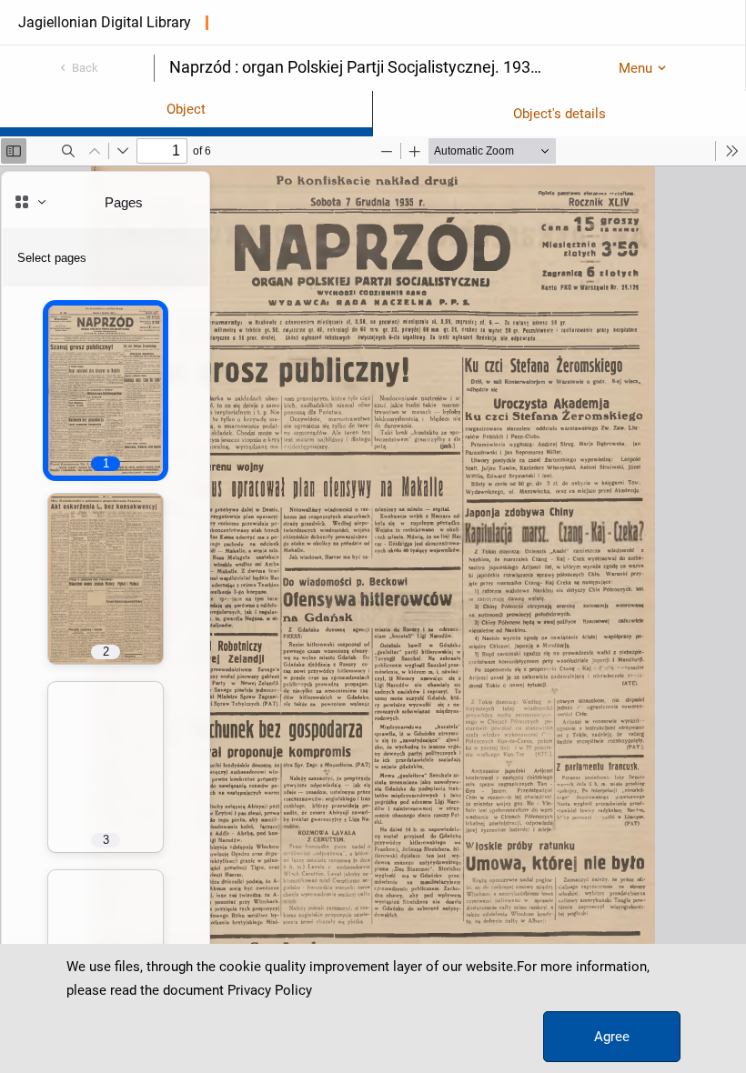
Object (186, 109)
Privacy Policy (269, 990)
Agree (612, 1036)
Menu (635, 68)
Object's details (559, 113)
